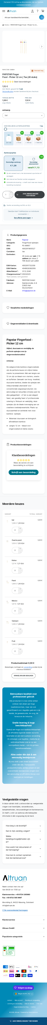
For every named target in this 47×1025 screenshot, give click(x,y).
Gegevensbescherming (21, 1007)
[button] (3, 11)
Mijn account (19, 1000)
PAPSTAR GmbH (8, 69)
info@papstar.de (29, 291)
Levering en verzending (14, 1003)
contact (9, 1000)
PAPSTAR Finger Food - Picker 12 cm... (24, 25)
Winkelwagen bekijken (23, 676)
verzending (28, 667)
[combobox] (23, 17)
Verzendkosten (7, 91)
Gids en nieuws (29, 1003)
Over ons (39, 1003)
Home (6, 25)
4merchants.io (33, 1012)
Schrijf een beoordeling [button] (23, 472)
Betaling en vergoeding (32, 1000)
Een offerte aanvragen (22, 218)
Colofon (33, 1007)
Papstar (25, 240)
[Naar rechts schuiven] (42, 46)
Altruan (17, 1012)
